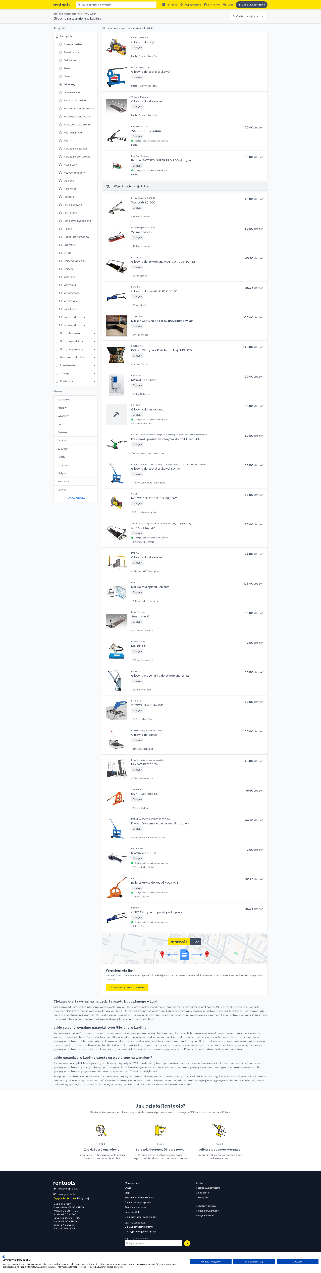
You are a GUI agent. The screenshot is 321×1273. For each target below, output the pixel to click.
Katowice (63, 481)
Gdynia (62, 489)
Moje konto (214, 4)
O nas (128, 1187)
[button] (184, 47)
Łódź (61, 424)
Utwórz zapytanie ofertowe (127, 987)
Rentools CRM (132, 1212)
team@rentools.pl (68, 1194)
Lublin (61, 457)
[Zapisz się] (187, 1243)
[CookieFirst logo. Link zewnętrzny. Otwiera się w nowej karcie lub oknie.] (4, 1256)
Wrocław (63, 416)
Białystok (63, 473)
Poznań (62, 432)
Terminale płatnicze (135, 1207)
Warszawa (64, 399)
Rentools (58, 13)
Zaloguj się (202, 1197)
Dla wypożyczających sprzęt (140, 1231)
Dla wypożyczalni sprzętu (139, 1226)
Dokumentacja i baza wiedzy (140, 1216)
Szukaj (199, 1182)
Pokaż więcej (75, 498)
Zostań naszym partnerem (139, 1197)
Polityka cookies (205, 1215)
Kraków (62, 407)
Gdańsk (62, 440)
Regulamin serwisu (206, 1205)
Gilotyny (83, 13)
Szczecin (63, 448)
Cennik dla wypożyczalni (138, 1202)
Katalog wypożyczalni (208, 1187)
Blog (127, 1192)
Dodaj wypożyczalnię (253, 4)
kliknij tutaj (71, 1198)
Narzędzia (70, 13)
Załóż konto (202, 1192)
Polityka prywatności (207, 1210)
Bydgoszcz (64, 465)
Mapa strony (132, 1182)
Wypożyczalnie (193, 4)
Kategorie (172, 4)
